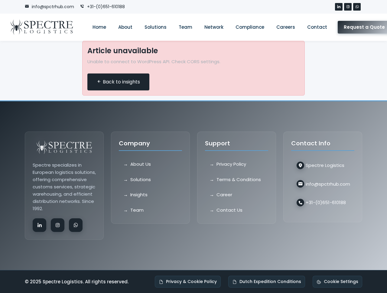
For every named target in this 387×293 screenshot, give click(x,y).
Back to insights (121, 81)
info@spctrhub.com (52, 7)
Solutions (140, 179)
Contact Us (229, 210)
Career (224, 194)
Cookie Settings (341, 281)
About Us (140, 164)
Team (137, 210)
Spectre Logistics (325, 165)
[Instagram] (348, 7)
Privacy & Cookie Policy (191, 281)
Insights (139, 194)
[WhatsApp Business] (357, 7)
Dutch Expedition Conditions (270, 281)
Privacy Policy (231, 164)
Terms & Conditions (238, 179)
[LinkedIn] (339, 7)
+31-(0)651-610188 (105, 7)
